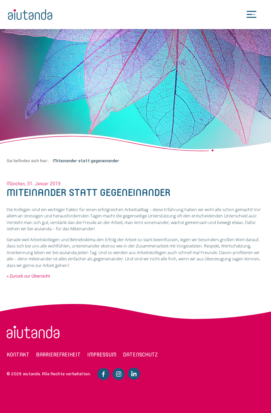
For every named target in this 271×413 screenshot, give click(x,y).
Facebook (103, 374)
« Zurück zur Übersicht (28, 276)
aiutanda (30, 14)
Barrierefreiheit (58, 355)
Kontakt (18, 355)
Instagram (119, 374)
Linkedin (134, 374)
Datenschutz (140, 355)
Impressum (101, 355)
